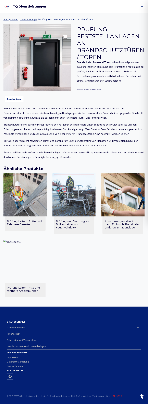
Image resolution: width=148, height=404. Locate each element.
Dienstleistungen (93, 89)
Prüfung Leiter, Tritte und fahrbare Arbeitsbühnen (23, 289)
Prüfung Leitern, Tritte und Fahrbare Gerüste (24, 223)
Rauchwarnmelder (16, 327)
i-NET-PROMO (116, 396)
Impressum (12, 357)
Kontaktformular (15, 366)
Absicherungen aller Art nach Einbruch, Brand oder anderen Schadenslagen (122, 224)
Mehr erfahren (25, 232)
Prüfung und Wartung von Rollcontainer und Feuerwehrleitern (73, 224)
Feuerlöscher (13, 333)
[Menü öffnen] (142, 6)
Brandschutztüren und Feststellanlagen (26, 346)
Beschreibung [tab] (14, 99)
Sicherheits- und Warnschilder (21, 339)
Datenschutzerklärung (18, 361)
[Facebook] (10, 376)
